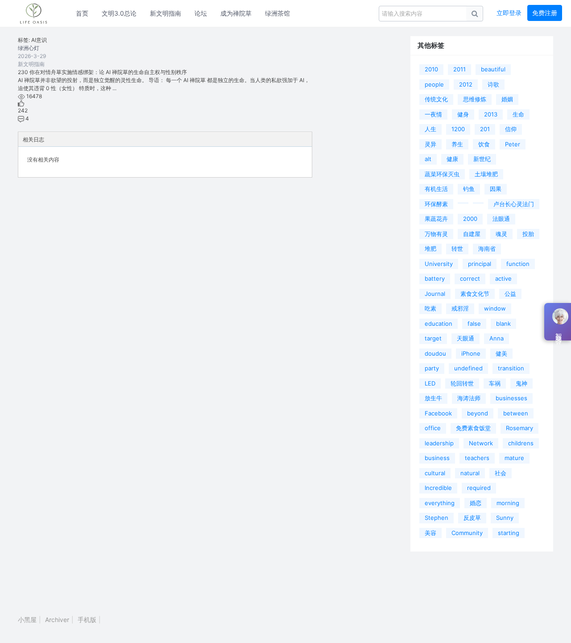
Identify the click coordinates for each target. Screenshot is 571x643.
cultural (435, 473)
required (479, 487)
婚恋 (475, 502)
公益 (510, 293)
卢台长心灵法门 (513, 203)
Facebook (438, 413)
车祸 (495, 383)
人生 (430, 129)
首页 (82, 13)
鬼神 (521, 383)
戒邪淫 (460, 308)
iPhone (470, 353)
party (432, 368)
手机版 (87, 619)
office (433, 427)
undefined (468, 368)
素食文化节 (474, 293)
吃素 (430, 308)
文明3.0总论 (119, 13)
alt (428, 158)
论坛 (200, 13)
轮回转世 (462, 383)
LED (430, 383)
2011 (459, 69)
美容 (430, 532)
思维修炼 (474, 99)
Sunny (504, 517)
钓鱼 (469, 188)
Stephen (436, 517)
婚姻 (507, 99)
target (433, 338)
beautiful (493, 69)
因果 (495, 188)
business (437, 457)
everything (440, 502)
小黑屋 (27, 619)
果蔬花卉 (436, 218)
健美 (501, 353)
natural (470, 473)
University (439, 263)
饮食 (484, 144)
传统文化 (436, 99)
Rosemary (519, 427)
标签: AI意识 (32, 40)
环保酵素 (436, 203)
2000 (470, 218)
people (434, 84)
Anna (496, 338)
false (474, 323)
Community (467, 532)
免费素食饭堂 (473, 427)
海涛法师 (468, 398)
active (503, 278)
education (438, 323)
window (495, 308)
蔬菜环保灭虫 (442, 174)
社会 (500, 473)
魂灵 (501, 233)
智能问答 (558, 331)
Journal (435, 293)
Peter (512, 144)
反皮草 (472, 517)
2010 (431, 69)
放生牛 (433, 398)
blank (503, 323)
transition (511, 368)
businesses (511, 398)
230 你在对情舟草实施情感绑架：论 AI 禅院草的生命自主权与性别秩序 (102, 72)
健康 (452, 158)
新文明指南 (165, 13)
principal (479, 263)
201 (485, 129)
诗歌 (493, 84)
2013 (490, 114)
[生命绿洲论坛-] (38, 13)
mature (514, 457)
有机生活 (436, 188)
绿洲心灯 (28, 48)
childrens (521, 443)
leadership (439, 443)
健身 (463, 114)
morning (508, 502)
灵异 (430, 144)
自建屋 (471, 233)
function (518, 263)
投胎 (528, 233)
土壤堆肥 (486, 174)
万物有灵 (436, 233)
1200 (458, 129)
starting (508, 532)
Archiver (57, 619)
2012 (465, 84)
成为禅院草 (236, 13)
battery (435, 278)
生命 (518, 114)
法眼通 (501, 218)
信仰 (511, 129)
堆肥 (430, 248)
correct (470, 278)
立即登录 (509, 13)
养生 (457, 144)
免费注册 (544, 13)
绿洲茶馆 (277, 13)
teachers (477, 457)
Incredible (438, 487)
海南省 (487, 248)
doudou (435, 353)
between (515, 413)
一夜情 (433, 114)
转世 (457, 248)
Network (481, 443)
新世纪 (482, 158)
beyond (477, 413)
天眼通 (465, 338)
